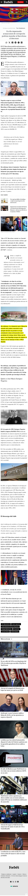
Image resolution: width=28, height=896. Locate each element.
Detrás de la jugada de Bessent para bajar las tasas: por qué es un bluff (12, 689)
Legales (14, 874)
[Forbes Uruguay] (8, 2)
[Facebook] (12, 42)
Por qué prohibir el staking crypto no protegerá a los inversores (17, 201)
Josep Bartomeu (6, 629)
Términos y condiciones (6, 874)
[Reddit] (15, 42)
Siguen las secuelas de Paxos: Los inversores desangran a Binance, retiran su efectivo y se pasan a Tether (18, 209)
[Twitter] (9, 42)
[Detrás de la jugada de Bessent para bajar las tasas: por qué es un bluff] (14, 678)
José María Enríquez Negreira (10, 626)
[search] (26, 2)
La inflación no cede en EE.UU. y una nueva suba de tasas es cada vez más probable (13, 853)
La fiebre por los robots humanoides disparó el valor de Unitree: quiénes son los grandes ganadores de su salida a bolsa (14, 743)
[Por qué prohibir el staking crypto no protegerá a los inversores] (4, 200)
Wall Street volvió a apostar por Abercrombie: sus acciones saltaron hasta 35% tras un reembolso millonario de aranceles (14, 799)
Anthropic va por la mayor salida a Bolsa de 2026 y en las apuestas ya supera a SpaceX (12, 715)
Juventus (16, 629)
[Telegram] (18, 42)
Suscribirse (20, 2)
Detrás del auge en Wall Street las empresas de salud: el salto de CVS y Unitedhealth (13, 827)
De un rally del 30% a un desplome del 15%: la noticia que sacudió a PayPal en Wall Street (13, 663)
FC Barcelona (6, 624)
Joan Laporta (16, 624)
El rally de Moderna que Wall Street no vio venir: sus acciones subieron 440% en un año (13, 771)
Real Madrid (14, 631)
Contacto (19, 874)
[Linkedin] (21, 42)
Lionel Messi (5, 631)
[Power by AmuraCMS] (14, 886)
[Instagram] (15, 882)
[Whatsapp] (6, 42)
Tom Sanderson (20, 28)
